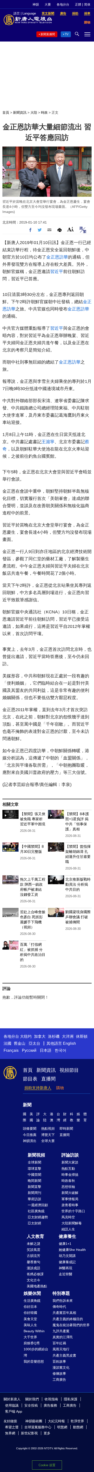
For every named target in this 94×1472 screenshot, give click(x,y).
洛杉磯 (54, 1036)
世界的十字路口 (73, 1211)
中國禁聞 (34, 1175)
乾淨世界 (77, 1421)
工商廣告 (59, 1379)
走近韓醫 (65, 1274)
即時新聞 (66, 1128)
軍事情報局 (69, 1199)
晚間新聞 (34, 1181)
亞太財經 (34, 1223)
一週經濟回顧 (38, 1205)
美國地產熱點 (37, 1286)
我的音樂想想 (34, 1361)
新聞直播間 (47, 34)
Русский (29, 1050)
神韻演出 (29, 1141)
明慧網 (62, 1427)
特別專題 (61, 1293)
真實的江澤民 (63, 1337)
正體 (78, 4)
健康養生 (67, 1236)
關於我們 (32, 1399)
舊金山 (19, 1043)
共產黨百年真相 (64, 1313)
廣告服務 (50, 1405)
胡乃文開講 (67, 1256)
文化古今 (33, 1280)
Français (11, 1050)
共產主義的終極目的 (68, 1319)
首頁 (5, 112)
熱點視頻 (48, 1128)
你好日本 (30, 1307)
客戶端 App (13, 1411)
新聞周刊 (34, 1193)
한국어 (60, 1050)
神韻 (36, 4)
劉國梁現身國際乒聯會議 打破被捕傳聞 (78, 917)
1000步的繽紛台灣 (36, 1352)
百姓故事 (59, 1361)
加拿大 (40, 1036)
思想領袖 (68, 1187)
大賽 (48, 4)
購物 (60, 1088)
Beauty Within (34, 1331)
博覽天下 (48, 1135)
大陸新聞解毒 (71, 1223)
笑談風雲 (33, 1250)
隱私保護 (70, 1399)
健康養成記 (67, 1262)
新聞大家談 (69, 1162)
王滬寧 (47, 441)
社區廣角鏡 (36, 1211)
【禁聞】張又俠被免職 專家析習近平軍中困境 (32, 819)
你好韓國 (30, 1313)
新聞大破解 (69, 1193)
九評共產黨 (61, 1331)
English (69, 1043)
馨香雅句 (33, 1262)
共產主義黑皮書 (64, 1355)
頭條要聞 (29, 1128)
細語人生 (68, 1229)
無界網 (10, 1433)
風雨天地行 (61, 1349)
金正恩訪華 (57, 257)
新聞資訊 (20, 112)
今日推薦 (29, 1135)
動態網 (78, 1427)
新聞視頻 (36, 1155)
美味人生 (30, 1325)
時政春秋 (68, 1181)
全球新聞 (34, 1162)
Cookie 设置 (47, 1465)
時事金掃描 (69, 1175)
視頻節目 (69, 1070)
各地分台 (63, 4)
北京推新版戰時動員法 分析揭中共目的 (78, 884)
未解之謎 (33, 1244)
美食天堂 (30, 1319)
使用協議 (12, 1405)
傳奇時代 (59, 1307)
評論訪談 (70, 1155)
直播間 (48, 1078)
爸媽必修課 (35, 1274)
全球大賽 (48, 1141)
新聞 (27, 1104)
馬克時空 (68, 1217)
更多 (47, 1433)
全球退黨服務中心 (37, 1427)
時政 (44, 112)
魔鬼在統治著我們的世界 (71, 1325)
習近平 (56, 271)
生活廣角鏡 (32, 1301)
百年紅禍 (59, 1343)
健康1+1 (65, 1244)
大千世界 (30, 1337)
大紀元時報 (56, 1421)
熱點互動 (68, 1169)
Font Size (70, 229)
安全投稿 (31, 1405)
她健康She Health (72, 1250)
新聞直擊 (34, 1187)
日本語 (45, 1050)
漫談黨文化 (61, 1367)
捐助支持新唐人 (37, 1088)
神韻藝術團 (33, 1421)
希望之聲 (12, 1427)
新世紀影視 (29, 1433)
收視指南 (51, 1399)
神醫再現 (65, 1268)
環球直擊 (34, 1169)
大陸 (33, 112)
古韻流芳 (33, 1256)
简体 (87, 4)
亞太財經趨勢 (38, 1217)
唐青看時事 (69, 1205)
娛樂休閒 (32, 1293)
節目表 (30, 1078)
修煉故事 (59, 1373)
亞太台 (34, 1043)
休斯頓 (81, 1036)
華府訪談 (34, 1199)
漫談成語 (33, 1268)
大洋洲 (68, 1036)
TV (66, 34)
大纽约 (26, 1036)
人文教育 (35, 1236)
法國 (7, 1043)
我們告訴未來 (63, 1301)
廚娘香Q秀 (32, 1343)
